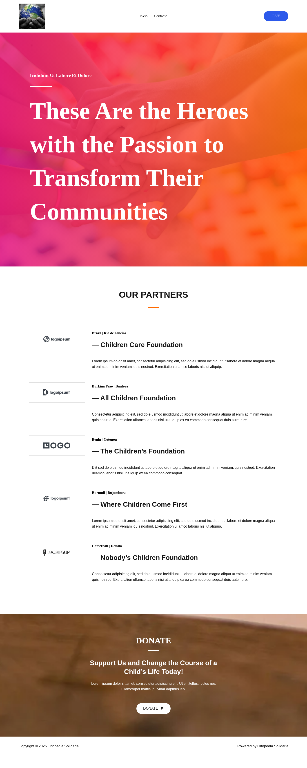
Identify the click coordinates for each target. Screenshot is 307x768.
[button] (276, 16)
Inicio (143, 16)
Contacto (160, 16)
